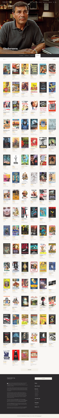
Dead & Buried (33, 254)
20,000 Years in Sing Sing (34, 75)
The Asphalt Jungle (43, 112)
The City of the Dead (42, 201)
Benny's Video (6, 148)
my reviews (23, 399)
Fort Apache (24, 325)
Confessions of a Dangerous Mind (25, 219)
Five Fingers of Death (51, 307)
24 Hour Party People (14, 75)
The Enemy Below (34, 307)
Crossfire (14, 236)
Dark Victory (14, 254)
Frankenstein (33, 325)
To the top (43, 378)
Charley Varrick (6, 200)
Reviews (40, 2)
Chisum (14, 200)
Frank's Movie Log (7, 2)
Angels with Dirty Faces (15, 112)
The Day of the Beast (24, 255)
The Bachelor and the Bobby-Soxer (6, 130)
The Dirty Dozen (15, 289)
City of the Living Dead (51, 201)
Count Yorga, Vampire (42, 219)
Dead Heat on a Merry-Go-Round (43, 255)
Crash (50, 218)
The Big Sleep (33, 148)
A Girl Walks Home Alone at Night (15, 361)
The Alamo (24, 93)
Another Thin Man (25, 112)
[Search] (54, 2)
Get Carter (5, 361)
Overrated (36, 393)
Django (23, 289)
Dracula (32, 289)
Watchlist (50, 2)
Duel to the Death (43, 289)
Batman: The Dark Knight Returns (33, 130)
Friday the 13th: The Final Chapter (6, 344)
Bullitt (4, 183)
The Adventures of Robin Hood (6, 94)
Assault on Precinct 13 (52, 112)
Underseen (38, 55)
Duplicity (51, 289)
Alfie (32, 93)
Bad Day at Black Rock (14, 130)
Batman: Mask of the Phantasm (24, 130)
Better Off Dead (15, 148)
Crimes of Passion (6, 236)
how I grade (16, 399)
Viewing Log (45, 2)
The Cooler (33, 218)
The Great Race (33, 361)
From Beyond (24, 343)
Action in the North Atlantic (51, 75)
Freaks (41, 325)
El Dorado (5, 307)
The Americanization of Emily (6, 112)
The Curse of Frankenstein (42, 237)
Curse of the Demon (50, 237)
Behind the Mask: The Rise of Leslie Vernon (52, 131)
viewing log (12, 403)
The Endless (24, 307)
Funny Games (42, 343)
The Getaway (51, 343)
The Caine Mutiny (15, 183)
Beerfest (41, 130)
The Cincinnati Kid (34, 200)
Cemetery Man (42, 183)
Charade (50, 183)
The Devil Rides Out (5, 290)
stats (16, 404)
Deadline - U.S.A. (52, 254)
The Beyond (24, 148)
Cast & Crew (36, 390)
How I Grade (35, 2)
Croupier (23, 236)
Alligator (42, 93)
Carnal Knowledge (34, 183)
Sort (40, 59)
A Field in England (43, 307)
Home (31, 2)
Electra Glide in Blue (14, 307)
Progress (36, 404)
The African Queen (15, 93)
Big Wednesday (42, 148)
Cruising (32, 236)
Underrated (36, 394)
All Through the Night (51, 94)
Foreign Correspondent (15, 326)
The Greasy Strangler (23, 361)
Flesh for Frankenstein (5, 326)
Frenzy (50, 325)
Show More (29, 369)
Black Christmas (52, 148)
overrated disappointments (22, 401)
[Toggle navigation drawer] (55, 2)
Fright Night (14, 343)
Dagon (4, 254)
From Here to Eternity (33, 344)
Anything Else (33, 112)
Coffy (13, 218)
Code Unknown (6, 218)
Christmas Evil (24, 200)
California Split (24, 183)
